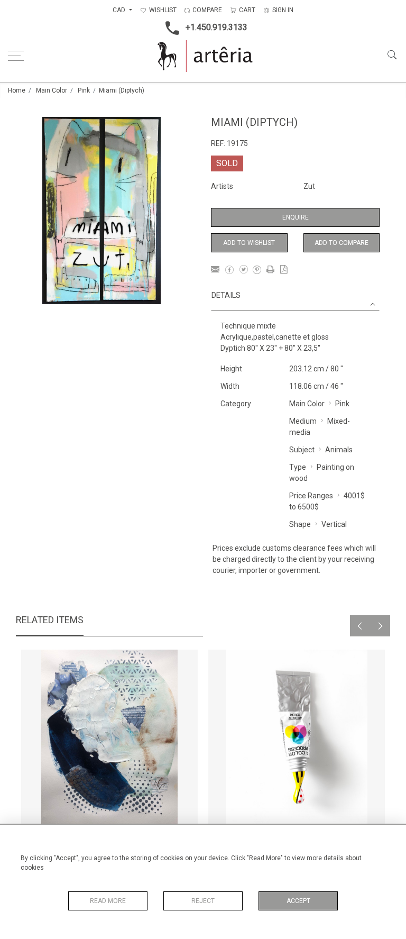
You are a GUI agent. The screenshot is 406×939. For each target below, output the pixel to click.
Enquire (295, 217)
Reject (203, 901)
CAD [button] (120, 10)
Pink (84, 90)
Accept (298, 901)
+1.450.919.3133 (216, 27)
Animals (339, 449)
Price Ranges (311, 495)
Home (16, 90)
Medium (303, 421)
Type (297, 467)
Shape (300, 524)
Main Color (51, 90)
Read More (108, 901)
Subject (302, 449)
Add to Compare (341, 243)
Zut (309, 186)
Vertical (334, 524)
